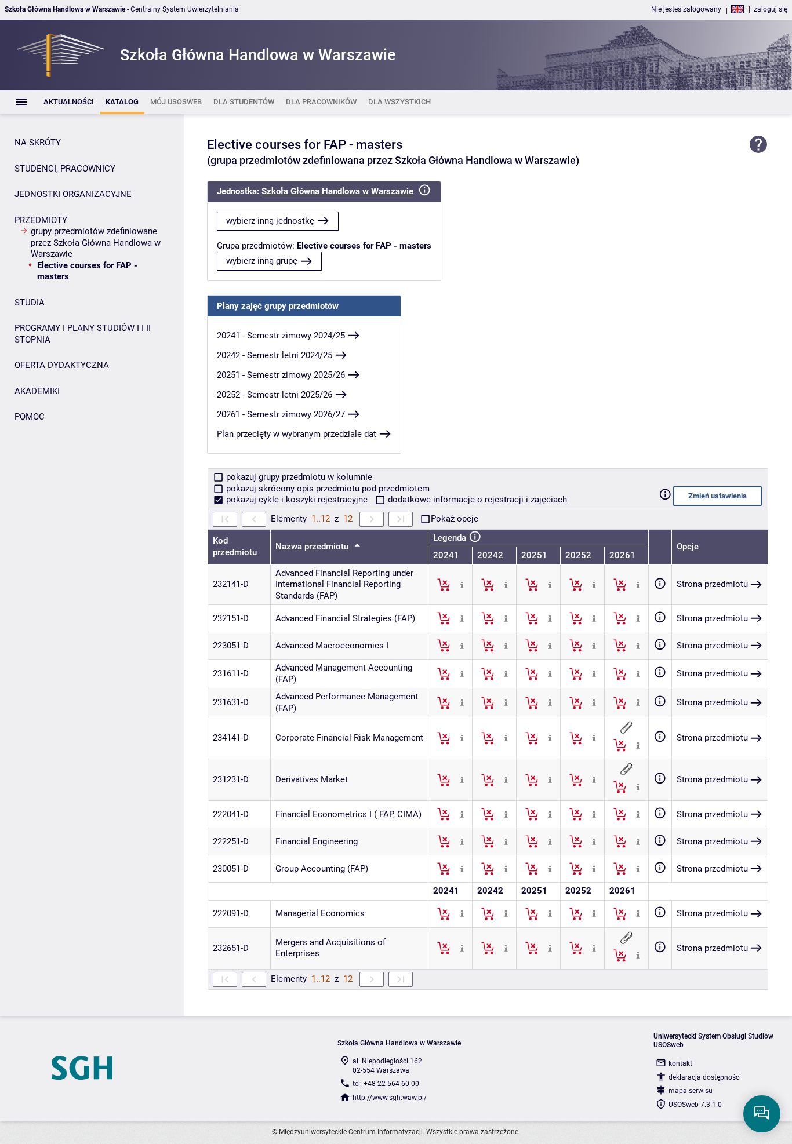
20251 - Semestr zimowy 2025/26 (281, 375)
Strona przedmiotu (712, 584)
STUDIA (29, 302)
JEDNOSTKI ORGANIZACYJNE (73, 194)
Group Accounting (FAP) (321, 869)
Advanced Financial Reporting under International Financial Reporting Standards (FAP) (344, 584)
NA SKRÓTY (37, 142)
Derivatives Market (311, 779)
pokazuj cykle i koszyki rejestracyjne (297, 499)
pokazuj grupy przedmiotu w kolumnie (298, 477)
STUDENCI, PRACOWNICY (64, 168)
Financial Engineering (316, 841)
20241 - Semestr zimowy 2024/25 (281, 335)
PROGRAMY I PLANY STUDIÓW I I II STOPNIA (82, 334)
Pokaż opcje (454, 518)
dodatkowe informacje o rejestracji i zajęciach (476, 499)
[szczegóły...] (461, 584)
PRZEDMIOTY (40, 220)
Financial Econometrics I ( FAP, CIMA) (348, 814)
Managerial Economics (320, 913)
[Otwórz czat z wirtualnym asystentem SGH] (761, 1113)
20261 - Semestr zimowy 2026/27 (281, 414)
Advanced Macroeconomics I (331, 645)
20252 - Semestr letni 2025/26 (274, 394)
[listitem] (69, 102)
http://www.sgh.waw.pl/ (390, 1098)
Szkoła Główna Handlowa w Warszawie (337, 191)
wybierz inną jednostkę (270, 221)
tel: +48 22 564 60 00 (386, 1084)
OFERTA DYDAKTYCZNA (61, 365)
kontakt (680, 1063)
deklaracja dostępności (705, 1077)
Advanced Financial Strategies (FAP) (345, 618)
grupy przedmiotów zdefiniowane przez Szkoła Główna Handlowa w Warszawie (96, 242)
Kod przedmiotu (235, 546)
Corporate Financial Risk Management (349, 738)
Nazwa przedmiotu (313, 546)
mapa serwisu (691, 1091)
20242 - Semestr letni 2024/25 (274, 355)
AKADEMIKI (37, 391)
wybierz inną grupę (261, 261)
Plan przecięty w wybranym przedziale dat (296, 434)
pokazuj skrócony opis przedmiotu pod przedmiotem (327, 488)
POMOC (29, 416)
